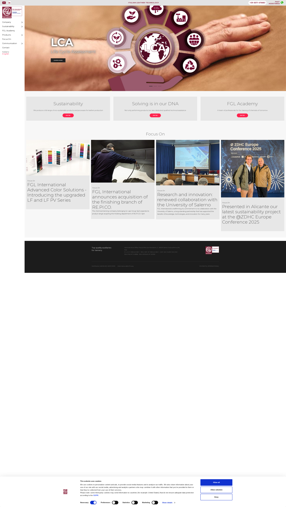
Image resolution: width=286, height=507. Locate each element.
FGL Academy (8, 31)
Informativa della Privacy (126, 266)
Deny (216, 497)
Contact (6, 48)
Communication (9, 43)
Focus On (6, 39)
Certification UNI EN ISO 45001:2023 (103, 266)
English (5, 54)
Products (6, 35)
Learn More (58, 60)
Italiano (5, 52)
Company (6, 22)
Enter (68, 115)
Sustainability (8, 26)
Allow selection (216, 490)
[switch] (115, 502)
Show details (167, 503)
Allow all (216, 482)
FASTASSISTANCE (274, 3)
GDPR (95, 495)
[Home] (14, 12)
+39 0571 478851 (257, 3)
